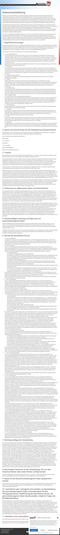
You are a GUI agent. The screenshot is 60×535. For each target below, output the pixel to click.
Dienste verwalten (33, 527)
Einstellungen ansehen (53, 530)
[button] (57, 517)
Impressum (51, 532)
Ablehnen (43, 530)
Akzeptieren (33, 530)
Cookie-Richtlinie (38, 532)
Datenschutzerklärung (45, 532)
